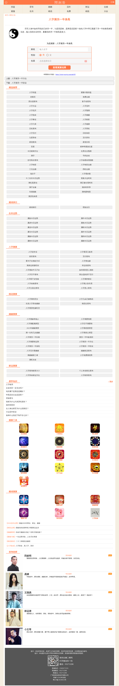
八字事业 (32, 119)
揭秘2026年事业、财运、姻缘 (29, 523)
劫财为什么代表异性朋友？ (16, 402)
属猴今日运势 (33, 236)
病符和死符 (10, 405)
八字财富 (86, 119)
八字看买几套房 (86, 252)
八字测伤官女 (33, 299)
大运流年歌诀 (11, 412)
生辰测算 (24, 434)
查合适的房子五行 (86, 274)
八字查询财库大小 (33, 371)
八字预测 (86, 110)
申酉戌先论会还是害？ (14, 395)
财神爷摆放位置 (86, 147)
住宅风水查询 (33, 160)
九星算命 (32, 138)
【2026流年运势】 (12, 523)
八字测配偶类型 (33, 324)
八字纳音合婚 (86, 165)
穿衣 (32, 7)
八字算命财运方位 (33, 375)
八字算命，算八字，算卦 (25, 546)
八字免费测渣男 (86, 355)
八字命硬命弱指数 (86, 160)
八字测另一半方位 (19, 78)
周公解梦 (95, 434)
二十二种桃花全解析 (23, 541)
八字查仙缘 (86, 261)
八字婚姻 (86, 115)
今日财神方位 (33, 151)
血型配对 (24, 486)
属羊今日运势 (86, 232)
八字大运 (32, 106)
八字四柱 (86, 128)
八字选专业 (32, 252)
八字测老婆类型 (86, 328)
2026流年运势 (23, 505)
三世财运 (59, 434)
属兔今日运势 (86, 223)
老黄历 (32, 97)
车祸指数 (32, 192)
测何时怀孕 (86, 187)
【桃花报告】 (11, 541)
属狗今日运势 (33, 241)
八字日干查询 (33, 274)
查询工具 (12, 15)
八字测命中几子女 (33, 270)
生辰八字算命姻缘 (33, 303)
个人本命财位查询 (86, 371)
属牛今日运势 (86, 218)
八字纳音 (32, 165)
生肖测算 (59, 460)
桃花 (50, 11)
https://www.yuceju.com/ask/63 (66, 74)
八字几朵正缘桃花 (86, 299)
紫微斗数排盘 (86, 92)
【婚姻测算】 (11, 532)
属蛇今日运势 (86, 227)
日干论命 (59, 473)
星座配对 (24, 447)
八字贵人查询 (86, 288)
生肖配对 (95, 460)
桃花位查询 (86, 303)
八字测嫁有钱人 (33, 319)
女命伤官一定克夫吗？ (14, 388)
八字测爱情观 (86, 319)
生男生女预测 (86, 151)
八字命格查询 (33, 283)
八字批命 (32, 115)
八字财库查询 (86, 375)
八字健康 (86, 124)
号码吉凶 (86, 156)
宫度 (33, 147)
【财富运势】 (11, 528)
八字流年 (86, 106)
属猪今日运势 (86, 241)
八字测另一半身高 (33, 346)
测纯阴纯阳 (86, 192)
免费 (69, 11)
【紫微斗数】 (11, 537)
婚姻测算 (95, 505)
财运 (87, 7)
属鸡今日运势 (86, 236)
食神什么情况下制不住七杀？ (17, 415)
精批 (87, 11)
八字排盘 (32, 92)
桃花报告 (59, 518)
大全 (106, 11)
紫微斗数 (24, 518)
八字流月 (32, 110)
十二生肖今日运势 (33, 178)
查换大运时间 (86, 178)
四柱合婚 (86, 169)
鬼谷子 (32, 174)
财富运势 (59, 505)
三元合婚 (32, 169)
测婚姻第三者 (33, 355)
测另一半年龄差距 (86, 337)
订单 (112, 2)
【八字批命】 (11, 546)
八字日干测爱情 (86, 324)
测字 (33, 156)
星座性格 (95, 447)
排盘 (13, 7)
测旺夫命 (32, 360)
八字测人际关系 (86, 283)
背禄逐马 (9, 398)
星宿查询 (32, 142)
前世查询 (32, 256)
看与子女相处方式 (33, 261)
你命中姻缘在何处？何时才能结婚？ (29, 532)
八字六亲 (32, 124)
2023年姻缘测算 (33, 328)
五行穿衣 (86, 138)
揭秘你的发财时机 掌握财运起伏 (27, 528)
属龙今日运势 (33, 227)
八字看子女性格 (33, 279)
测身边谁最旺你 (33, 265)
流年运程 (24, 460)
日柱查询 (32, 128)
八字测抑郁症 (86, 279)
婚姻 (50, 7)
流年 (69, 7)
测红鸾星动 (32, 183)
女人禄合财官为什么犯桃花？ (17, 408)
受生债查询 (32, 101)
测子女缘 (32, 187)
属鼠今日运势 (33, 218)
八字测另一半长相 (33, 337)
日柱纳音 (86, 133)
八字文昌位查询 (33, 288)
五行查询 (86, 256)
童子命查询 (86, 101)
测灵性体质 (32, 196)
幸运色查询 (86, 265)
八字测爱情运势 (33, 342)
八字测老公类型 (86, 333)
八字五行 (32, 133)
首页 (6, 15)
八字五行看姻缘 (33, 351)
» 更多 (110, 382)
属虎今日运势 (33, 223)
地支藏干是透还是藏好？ (15, 391)
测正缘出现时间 (86, 183)
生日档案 (95, 473)
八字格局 (9, 384)
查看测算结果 (59, 67)
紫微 (13, 11)
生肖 (32, 11)
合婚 (106, 7)
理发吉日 (86, 207)
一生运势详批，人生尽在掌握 (26, 537)
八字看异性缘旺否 (33, 308)
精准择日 (32, 207)
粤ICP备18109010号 (59, 680)
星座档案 (59, 447)
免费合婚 (86, 97)
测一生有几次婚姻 (33, 333)
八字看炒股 (86, 174)
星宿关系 (86, 142)
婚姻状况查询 (86, 351)
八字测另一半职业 (19, 83)
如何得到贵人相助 (86, 270)
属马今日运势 (33, 232)
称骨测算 (24, 473)
